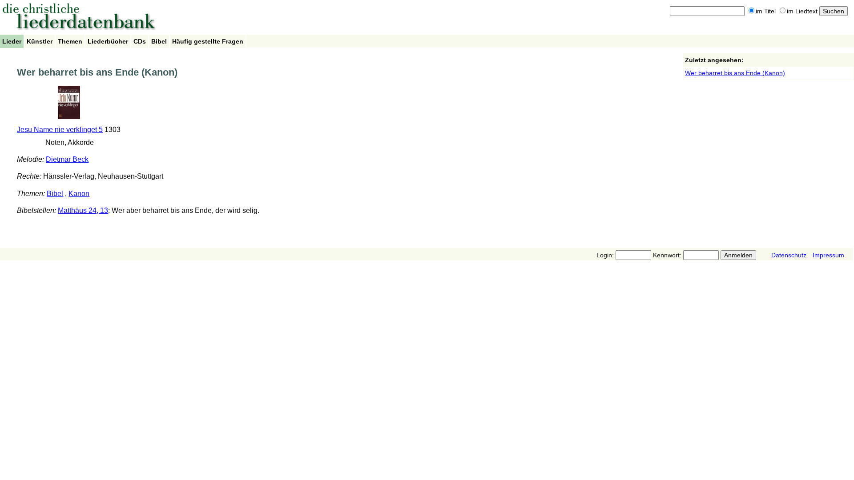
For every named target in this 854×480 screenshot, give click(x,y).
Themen (70, 41)
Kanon (78, 193)
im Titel (766, 11)
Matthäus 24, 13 (83, 210)
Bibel (159, 41)
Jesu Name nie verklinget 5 (60, 129)
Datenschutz (788, 255)
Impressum (828, 255)
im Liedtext (802, 11)
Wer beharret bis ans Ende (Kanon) (735, 72)
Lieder (11, 41)
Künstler (39, 41)
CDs (139, 41)
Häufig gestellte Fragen (207, 41)
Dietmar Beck (67, 159)
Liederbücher (108, 41)
